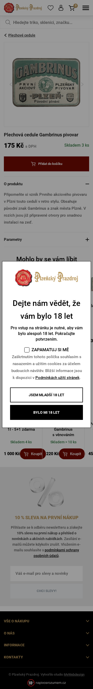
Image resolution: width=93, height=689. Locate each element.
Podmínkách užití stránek (57, 377)
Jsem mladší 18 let (46, 395)
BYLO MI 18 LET (46, 412)
